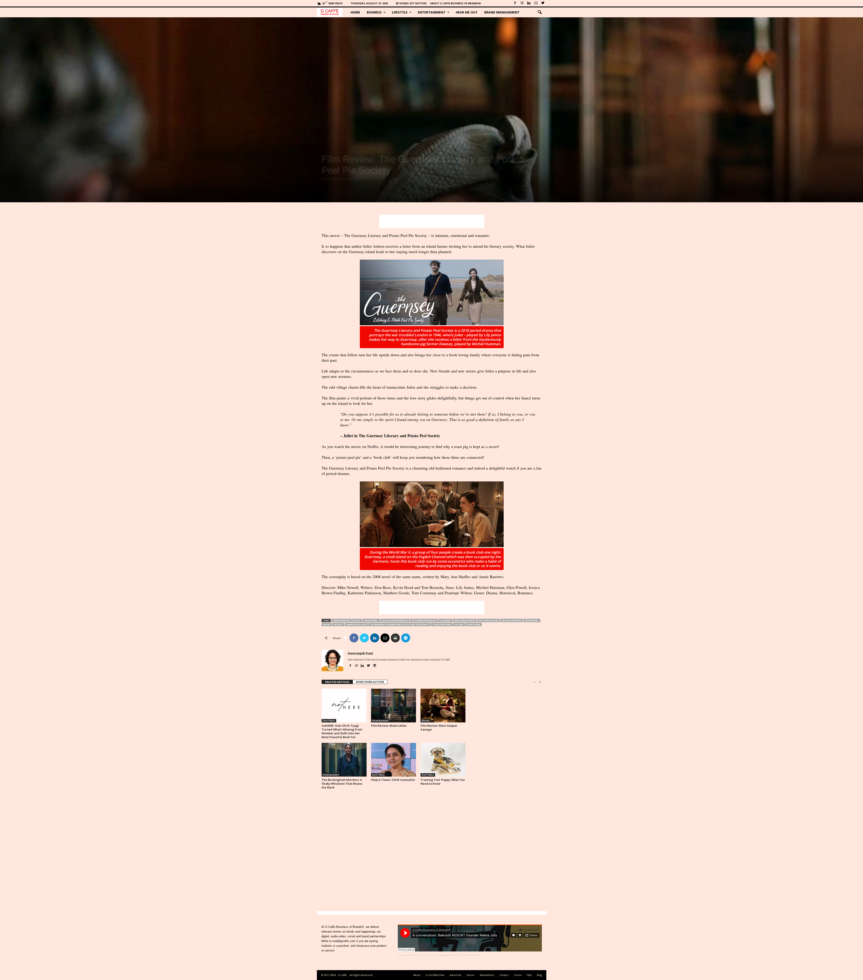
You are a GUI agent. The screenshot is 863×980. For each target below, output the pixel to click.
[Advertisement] (431, 221)
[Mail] (536, 3)
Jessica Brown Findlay (395, 620)
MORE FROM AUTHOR (370, 682)
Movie (326, 624)
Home (355, 12)
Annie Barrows (341, 620)
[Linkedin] (529, 3)
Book (357, 620)
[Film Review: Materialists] (393, 705)
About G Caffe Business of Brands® (455, 3)
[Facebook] (515, 3)
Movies (426, 720)
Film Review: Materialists (389, 726)
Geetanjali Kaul (335, 178)
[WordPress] (374, 666)
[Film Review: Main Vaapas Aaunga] (442, 705)
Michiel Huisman (511, 620)
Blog (539, 975)
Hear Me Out (467, 12)
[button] (540, 12)
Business (374, 12)
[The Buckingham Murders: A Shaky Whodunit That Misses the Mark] (344, 760)
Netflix (338, 624)
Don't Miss (329, 720)
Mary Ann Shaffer (465, 620)
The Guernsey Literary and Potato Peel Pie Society (399, 624)
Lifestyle (399, 12)
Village (459, 624)
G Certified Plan (435, 975)
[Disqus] (432, 851)
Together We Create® (409, 955)
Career (470, 975)
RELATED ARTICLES (337, 682)
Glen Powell (371, 620)
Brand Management (502, 12)
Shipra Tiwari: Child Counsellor (393, 780)
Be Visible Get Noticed (411, 3)
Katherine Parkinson (423, 620)
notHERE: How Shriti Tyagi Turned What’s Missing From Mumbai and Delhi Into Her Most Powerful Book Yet (342, 731)
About (416, 975)
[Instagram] (522, 3)
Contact (504, 975)
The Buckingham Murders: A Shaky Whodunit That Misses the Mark (342, 783)
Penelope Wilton (356, 624)
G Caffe (342, 975)
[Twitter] (543, 3)
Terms (518, 975)
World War (473, 624)
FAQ (529, 975)
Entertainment (431, 12)
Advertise (455, 975)
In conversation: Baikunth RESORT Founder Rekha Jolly (451, 955)
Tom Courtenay (441, 624)
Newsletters (487, 975)
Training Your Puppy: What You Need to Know (442, 782)
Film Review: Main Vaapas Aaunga (438, 727)
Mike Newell (532, 620)
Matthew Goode (488, 620)
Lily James (445, 620)
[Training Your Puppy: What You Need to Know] (442, 760)
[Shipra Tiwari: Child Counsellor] (393, 760)
